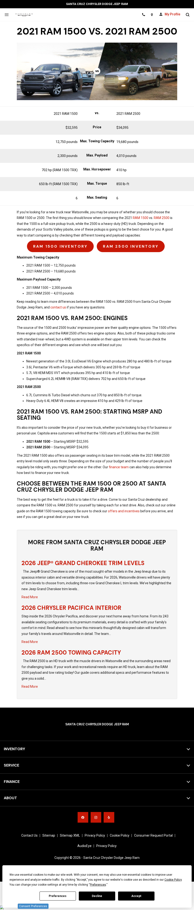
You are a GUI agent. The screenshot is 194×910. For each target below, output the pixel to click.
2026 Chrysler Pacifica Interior (71, 607)
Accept (136, 896)
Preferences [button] (98, 884)
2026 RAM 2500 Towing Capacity (71, 652)
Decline (97, 896)
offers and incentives (124, 511)
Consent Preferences (33, 906)
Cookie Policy (119, 835)
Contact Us (29, 835)
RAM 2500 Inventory (131, 246)
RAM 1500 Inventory (60, 246)
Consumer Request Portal (153, 835)
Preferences (57, 896)
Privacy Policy (95, 835)
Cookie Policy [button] (173, 879)
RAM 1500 (140, 218)
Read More (30, 597)
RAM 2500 (161, 218)
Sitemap (48, 835)
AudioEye (84, 846)
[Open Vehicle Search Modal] (187, 14)
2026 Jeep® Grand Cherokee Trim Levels (83, 563)
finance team (118, 467)
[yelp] (109, 817)
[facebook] (83, 817)
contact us (58, 307)
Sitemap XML (70, 835)
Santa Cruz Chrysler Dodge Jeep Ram (111, 858)
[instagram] (96, 817)
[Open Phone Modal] (143, 14)
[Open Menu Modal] (6, 14)
